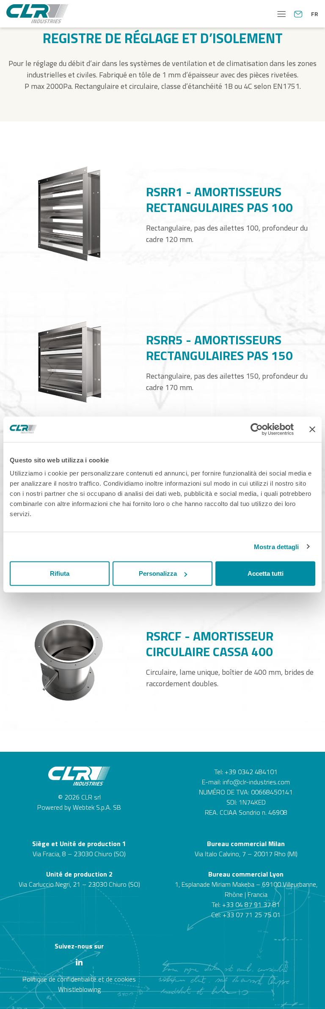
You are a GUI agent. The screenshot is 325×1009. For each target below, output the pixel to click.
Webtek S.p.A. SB (97, 807)
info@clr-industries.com (256, 782)
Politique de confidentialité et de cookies (79, 979)
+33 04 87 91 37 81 (251, 904)
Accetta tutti (266, 573)
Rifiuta (59, 573)
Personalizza (158, 573)
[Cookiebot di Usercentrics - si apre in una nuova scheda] (257, 429)
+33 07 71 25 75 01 (252, 915)
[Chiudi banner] (312, 429)
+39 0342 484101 (251, 772)
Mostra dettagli (276, 546)
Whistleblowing (79, 989)
